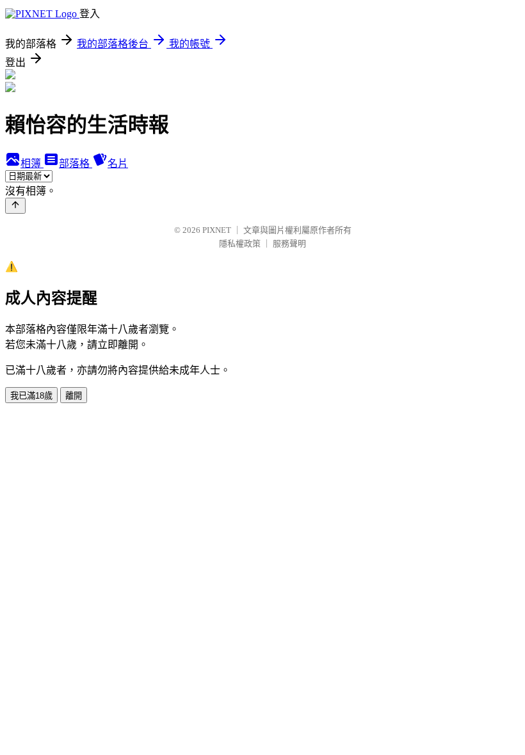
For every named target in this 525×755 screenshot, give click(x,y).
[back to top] (15, 206)
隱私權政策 (240, 243)
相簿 (32, 163)
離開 (73, 396)
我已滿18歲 (31, 396)
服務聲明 (289, 243)
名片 (118, 163)
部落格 (75, 163)
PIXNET (216, 230)
